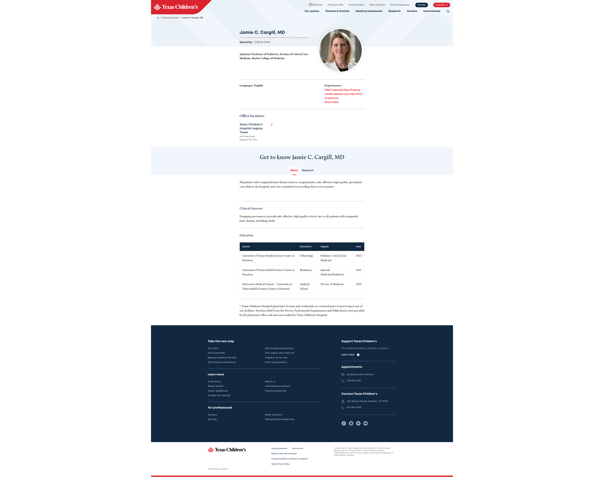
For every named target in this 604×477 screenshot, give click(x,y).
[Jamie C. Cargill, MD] (181, 7)
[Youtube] (365, 423)
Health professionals (369, 11)
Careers (412, 11)
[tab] (294, 170)
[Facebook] (343, 423)
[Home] (158, 18)
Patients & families (337, 11)
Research (395, 11)
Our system (312, 11)
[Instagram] (351, 423)
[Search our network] (448, 11)
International (431, 11)
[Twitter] (358, 423)
